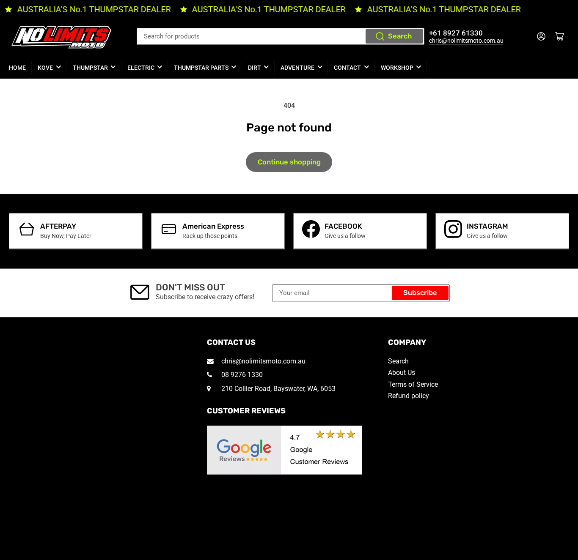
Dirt (254, 67)
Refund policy (408, 396)
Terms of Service (413, 384)
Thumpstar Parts (201, 67)
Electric (140, 67)
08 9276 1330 (241, 375)
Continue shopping (289, 162)
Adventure (297, 67)
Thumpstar (90, 67)
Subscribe (420, 293)
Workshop (397, 67)
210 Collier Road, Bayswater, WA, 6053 (278, 389)
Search (400, 36)
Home (17, 67)
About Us (401, 373)
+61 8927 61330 (456, 33)
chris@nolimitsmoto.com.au (466, 40)
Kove (45, 67)
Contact (347, 67)
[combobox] (280, 36)
